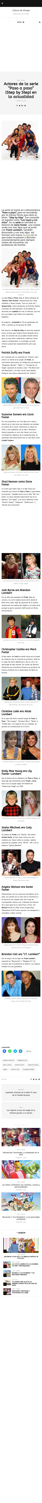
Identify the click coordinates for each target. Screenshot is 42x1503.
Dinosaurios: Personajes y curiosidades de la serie (21, 1154)
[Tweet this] (19, 106)
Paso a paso (7, 1065)
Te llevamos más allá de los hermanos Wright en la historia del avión (24, 1283)
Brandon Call (22, 1060)
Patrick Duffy (19, 1065)
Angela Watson (8, 1060)
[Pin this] (25, 106)
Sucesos (15, 1279)
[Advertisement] (21, 49)
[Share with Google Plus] (22, 106)
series (5, 1069)
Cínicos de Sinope (21, 10)
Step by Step (15, 1069)
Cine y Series (21, 80)
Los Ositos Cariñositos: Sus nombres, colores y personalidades (21, 1186)
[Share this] (17, 106)
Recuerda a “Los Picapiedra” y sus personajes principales (21, 1218)
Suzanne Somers (28, 1069)
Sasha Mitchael (33, 1065)
